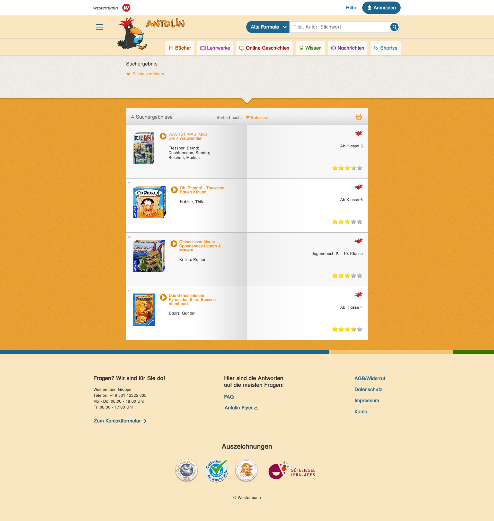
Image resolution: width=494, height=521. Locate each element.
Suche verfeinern (148, 73)
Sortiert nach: (229, 117)
